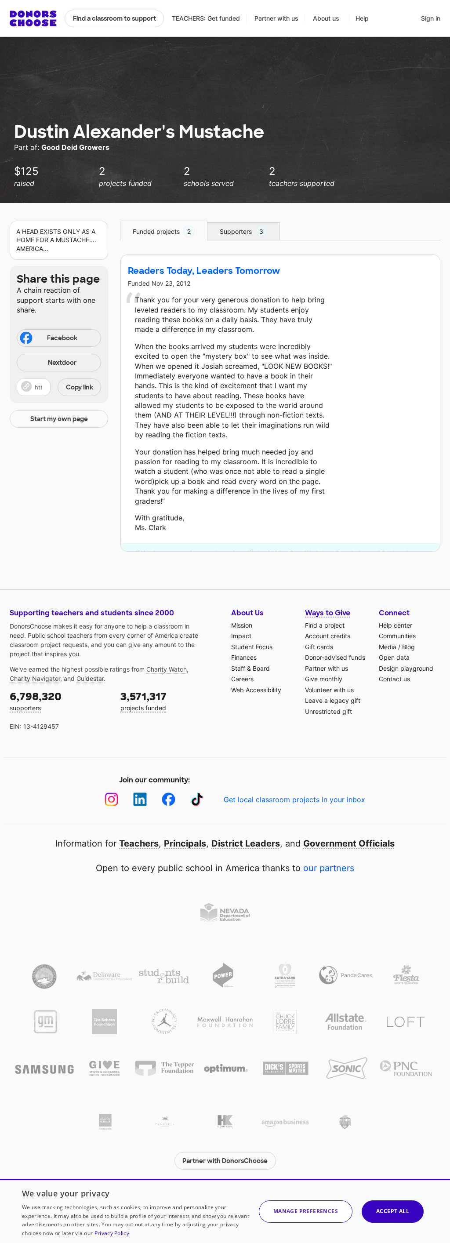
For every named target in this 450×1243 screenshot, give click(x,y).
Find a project (325, 625)
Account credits (327, 636)
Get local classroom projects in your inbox (294, 799)
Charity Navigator (35, 678)
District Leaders (245, 843)
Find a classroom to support (114, 18)
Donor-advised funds (335, 657)
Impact (241, 636)
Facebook (62, 338)
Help (362, 18)
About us (326, 18)
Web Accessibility (256, 690)
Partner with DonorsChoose (225, 1161)
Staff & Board (250, 668)
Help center (395, 625)
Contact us (394, 679)
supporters (36, 701)
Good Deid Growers (75, 147)
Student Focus (251, 647)
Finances (244, 657)
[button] (59, 387)
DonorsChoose (33, 18)
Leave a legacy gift (332, 700)
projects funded (143, 701)
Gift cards (319, 647)
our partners (328, 868)
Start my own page (59, 419)
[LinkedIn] (139, 799)
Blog (408, 647)
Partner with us (276, 18)
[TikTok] (197, 799)
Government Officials (349, 843)
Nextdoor (62, 363)
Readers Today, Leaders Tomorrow (204, 270)
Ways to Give (327, 613)
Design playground (406, 668)
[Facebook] (168, 799)
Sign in (430, 18)
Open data (394, 657)
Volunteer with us (329, 690)
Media (387, 647)
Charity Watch (166, 669)
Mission (241, 625)
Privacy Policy (111, 1233)
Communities (397, 636)
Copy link (79, 387)
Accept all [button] (392, 1211)
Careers (242, 679)
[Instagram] (111, 799)
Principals (185, 843)
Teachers (139, 843)
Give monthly (323, 679)
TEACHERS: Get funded (206, 18)
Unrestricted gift (328, 711)
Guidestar (90, 678)
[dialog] (225, 1211)
